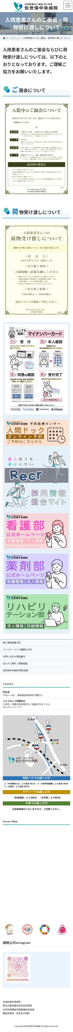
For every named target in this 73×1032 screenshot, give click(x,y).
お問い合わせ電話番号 (14, 656)
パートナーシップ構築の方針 (17, 649)
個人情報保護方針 (12, 642)
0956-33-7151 (14, 707)
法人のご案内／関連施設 (15, 663)
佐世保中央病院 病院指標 (15, 670)
